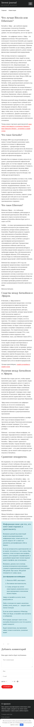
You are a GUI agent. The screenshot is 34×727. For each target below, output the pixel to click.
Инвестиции (12, 10)
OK (21, 724)
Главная (4, 10)
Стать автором (5, 717)
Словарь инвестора (6, 714)
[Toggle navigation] (30, 3)
